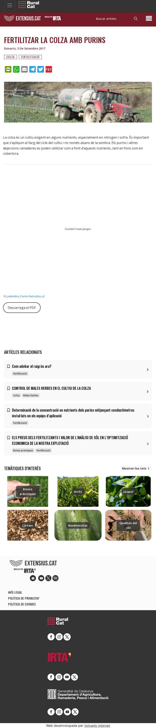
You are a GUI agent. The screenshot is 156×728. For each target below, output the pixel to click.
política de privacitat (23, 598)
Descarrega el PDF (22, 307)
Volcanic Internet (97, 726)
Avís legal (15, 592)
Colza (10, 57)
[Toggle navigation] (9, 5)
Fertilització (30, 57)
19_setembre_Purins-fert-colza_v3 (23, 296)
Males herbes (30, 395)
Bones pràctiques (23, 450)
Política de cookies (22, 604)
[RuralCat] (28, 4)
